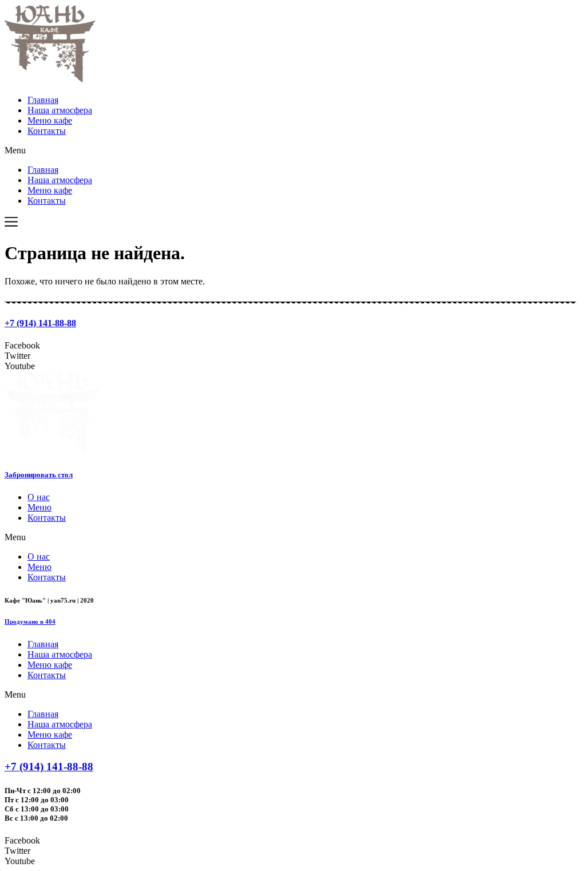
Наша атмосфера (59, 110)
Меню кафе (49, 120)
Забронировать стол (39, 474)
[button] (293, 150)
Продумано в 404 (30, 621)
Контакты (46, 131)
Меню (39, 507)
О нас (38, 497)
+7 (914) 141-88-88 (40, 323)
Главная (42, 100)
